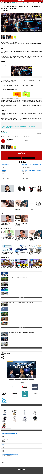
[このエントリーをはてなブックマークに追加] (7, 10)
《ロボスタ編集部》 (39, 133)
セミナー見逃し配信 (19, 2)
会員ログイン (15, 379)
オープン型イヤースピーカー (19, 136)
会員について (24, 2)
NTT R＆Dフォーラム (29, 136)
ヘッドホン (3, 136)
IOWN (24, 136)
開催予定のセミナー (14, 2)
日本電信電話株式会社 (4, 132)
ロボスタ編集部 (9, 139)
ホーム (1, 2)
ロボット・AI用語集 (9, 2)
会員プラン (27, 379)
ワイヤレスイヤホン (8, 136)
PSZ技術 (13, 136)
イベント (39, 2)
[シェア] (4, 10)
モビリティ (36, 2)
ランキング (4, 2)
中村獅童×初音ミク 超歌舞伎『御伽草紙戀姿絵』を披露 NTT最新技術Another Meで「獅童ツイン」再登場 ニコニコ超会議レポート (19, 126)
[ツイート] (3, 10)
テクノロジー (32, 2)
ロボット (28, 2)
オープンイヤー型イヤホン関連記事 (6, 127)
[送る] (6, 10)
